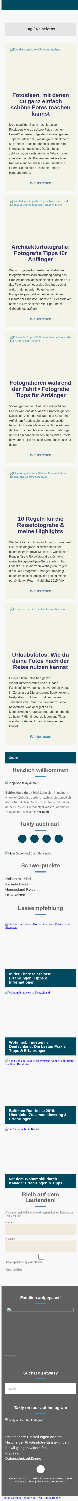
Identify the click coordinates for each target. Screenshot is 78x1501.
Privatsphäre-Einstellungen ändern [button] (33, 1437)
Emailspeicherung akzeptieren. (24, 1262)
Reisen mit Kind (18, 879)
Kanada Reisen (18, 884)
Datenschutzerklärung (23, 1458)
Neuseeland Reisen (21, 889)
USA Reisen (15, 895)
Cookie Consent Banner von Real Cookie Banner (31, 1497)
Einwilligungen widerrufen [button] (26, 1448)
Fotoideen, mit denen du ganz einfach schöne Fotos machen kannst (41, 104)
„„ (41, 812)
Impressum (14, 1453)
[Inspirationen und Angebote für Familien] (40, 1329)
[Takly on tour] (40, 783)
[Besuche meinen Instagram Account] (40, 1420)
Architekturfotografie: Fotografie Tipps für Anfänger (41, 253)
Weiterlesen (40, 183)
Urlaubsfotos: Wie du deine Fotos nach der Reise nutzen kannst (41, 661)
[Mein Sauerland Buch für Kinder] (40, 853)
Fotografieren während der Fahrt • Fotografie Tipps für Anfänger (41, 389)
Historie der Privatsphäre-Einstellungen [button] (37, 1442)
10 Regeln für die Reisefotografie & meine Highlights (41, 525)
